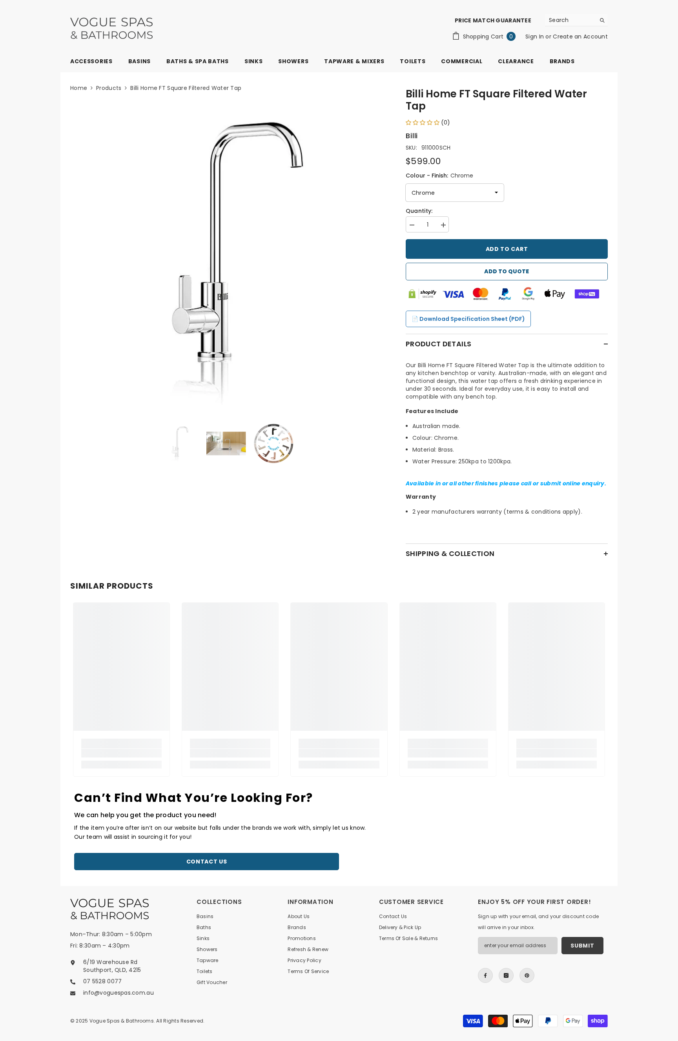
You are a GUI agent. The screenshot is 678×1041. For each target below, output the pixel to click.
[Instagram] (506, 975)
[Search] (576, 20)
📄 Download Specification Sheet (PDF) (468, 319)
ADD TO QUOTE (506, 271)
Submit (582, 946)
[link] (121, 753)
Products (108, 88)
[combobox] (570, 20)
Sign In (535, 36)
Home (78, 88)
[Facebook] (485, 975)
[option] (226, 256)
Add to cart (507, 249)
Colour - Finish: (439, 175)
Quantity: (419, 211)
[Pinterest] (526, 975)
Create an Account (580, 36)
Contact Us (206, 861)
